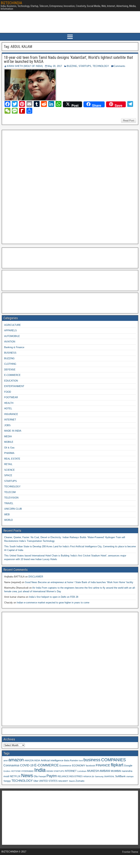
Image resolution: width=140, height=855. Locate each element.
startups (130, 776)
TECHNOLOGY (101, 66)
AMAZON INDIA (32, 760)
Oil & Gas (9, 447)
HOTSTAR (16, 771)
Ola (36, 776)
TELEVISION (11, 497)
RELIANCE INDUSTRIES (70, 776)
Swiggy (7, 781)
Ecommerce (65, 765)
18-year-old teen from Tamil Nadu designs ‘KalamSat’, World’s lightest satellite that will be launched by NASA (68, 59)
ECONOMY (78, 765)
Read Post (128, 120)
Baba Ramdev (71, 760)
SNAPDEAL (109, 776)
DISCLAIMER (35, 576)
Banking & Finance (14, 347)
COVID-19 (27, 765)
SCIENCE (9, 470)
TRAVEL (8, 503)
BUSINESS (10, 352)
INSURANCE (11, 414)
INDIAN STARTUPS (55, 771)
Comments (119, 66)
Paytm (51, 776)
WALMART (63, 781)
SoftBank (120, 776)
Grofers (6, 771)
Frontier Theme (130, 852)
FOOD (7, 391)
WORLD (8, 520)
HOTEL (8, 408)
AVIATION (9, 341)
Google (128, 765)
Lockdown (81, 771)
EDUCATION (11, 380)
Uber (35, 781)
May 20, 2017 (55, 66)
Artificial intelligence (52, 760)
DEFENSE (9, 369)
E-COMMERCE (12, 375)
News (27, 775)
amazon (16, 759)
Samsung (99, 776)
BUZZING (72, 66)
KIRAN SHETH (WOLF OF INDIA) (25, 66)
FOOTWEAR (11, 397)
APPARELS (10, 330)
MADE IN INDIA (12, 430)
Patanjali (42, 776)
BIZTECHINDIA (11, 3)
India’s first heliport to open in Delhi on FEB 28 (53, 597)
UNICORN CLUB (13, 508)
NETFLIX (15, 776)
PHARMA (9, 453)
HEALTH (8, 403)
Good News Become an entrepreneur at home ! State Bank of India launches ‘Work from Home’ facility (79, 582)
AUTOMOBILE (12, 336)
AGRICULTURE (12, 325)
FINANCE (103, 765)
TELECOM (10, 492)
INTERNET (10, 419)
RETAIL (8, 464)
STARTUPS (85, 66)
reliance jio (88, 776)
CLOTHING (10, 364)
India (40, 770)
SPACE (8, 475)
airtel (5, 760)
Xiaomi (72, 781)
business (91, 759)
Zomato (79, 780)
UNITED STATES (48, 781)
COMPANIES (113, 759)
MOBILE (8, 442)
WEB (7, 514)
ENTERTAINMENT (14, 386)
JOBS (7, 425)
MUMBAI (116, 771)
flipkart (117, 765)
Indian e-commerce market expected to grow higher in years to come (53, 602)
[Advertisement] (30, 186)
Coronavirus (11, 765)
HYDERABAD (27, 771)
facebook (90, 765)
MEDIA (8, 436)
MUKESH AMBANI (98, 770)
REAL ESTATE (12, 458)
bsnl (81, 760)
